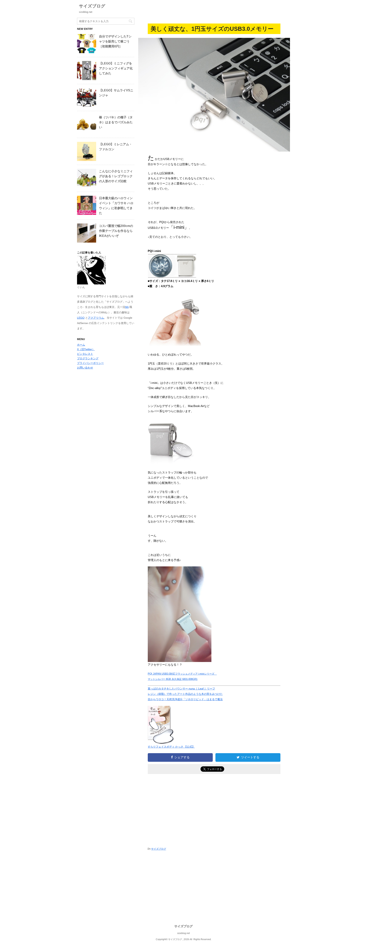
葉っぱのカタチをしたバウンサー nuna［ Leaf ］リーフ (181, 688)
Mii (127, 307)
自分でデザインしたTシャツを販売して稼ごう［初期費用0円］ (115, 41)
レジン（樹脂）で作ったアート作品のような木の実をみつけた (185, 694)
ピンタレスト (85, 353)
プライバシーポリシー (90, 363)
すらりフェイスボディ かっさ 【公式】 (171, 746)
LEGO (80, 317)
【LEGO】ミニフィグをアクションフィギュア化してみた (116, 68)
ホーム (81, 344)
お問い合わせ (85, 367)
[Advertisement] (180, 809)
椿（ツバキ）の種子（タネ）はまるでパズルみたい (116, 122)
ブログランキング (87, 358)
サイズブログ (92, 6)
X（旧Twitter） (86, 349)
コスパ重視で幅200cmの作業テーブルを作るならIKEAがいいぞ (116, 230)
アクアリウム (96, 317)
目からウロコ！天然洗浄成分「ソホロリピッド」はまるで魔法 (185, 699)
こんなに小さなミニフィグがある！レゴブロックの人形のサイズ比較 (116, 176)
